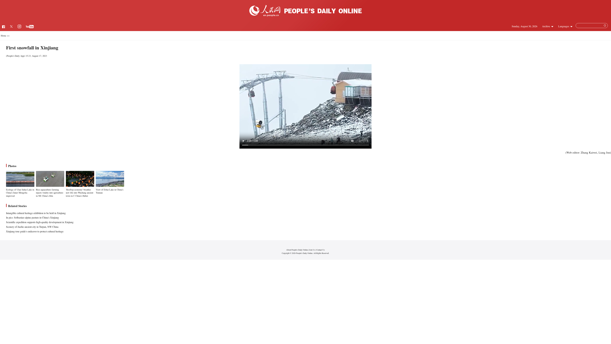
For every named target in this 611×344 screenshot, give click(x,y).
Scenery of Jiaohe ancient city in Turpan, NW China (32, 226)
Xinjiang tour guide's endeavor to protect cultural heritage (34, 231)
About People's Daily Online (297, 249)
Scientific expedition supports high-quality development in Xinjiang (40, 222)
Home (3, 35)
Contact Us (320, 249)
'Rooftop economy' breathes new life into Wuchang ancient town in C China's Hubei (79, 192)
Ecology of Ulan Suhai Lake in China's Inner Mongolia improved (20, 192)
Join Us (312, 249)
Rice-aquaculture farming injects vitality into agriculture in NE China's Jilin (49, 192)
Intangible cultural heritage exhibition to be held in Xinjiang (36, 213)
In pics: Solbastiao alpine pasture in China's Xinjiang (32, 217)
